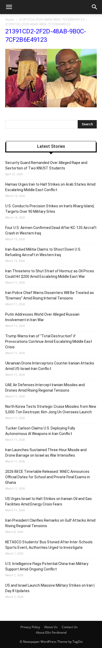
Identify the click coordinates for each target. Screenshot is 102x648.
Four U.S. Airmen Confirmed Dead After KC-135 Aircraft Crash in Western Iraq (51, 230)
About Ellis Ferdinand (51, 632)
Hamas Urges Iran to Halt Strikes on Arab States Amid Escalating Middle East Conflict (50, 187)
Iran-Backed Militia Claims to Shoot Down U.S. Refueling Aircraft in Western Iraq (43, 252)
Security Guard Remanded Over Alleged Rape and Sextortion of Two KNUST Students (46, 165)
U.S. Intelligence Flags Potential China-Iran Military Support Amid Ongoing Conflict (46, 566)
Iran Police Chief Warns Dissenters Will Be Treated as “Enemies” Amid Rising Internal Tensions (49, 295)
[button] (94, 7)
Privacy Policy (30, 627)
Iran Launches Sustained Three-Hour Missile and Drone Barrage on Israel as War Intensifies (46, 452)
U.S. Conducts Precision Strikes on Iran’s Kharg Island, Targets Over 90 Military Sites (49, 209)
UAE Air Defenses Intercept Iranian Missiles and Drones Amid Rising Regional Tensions (45, 387)
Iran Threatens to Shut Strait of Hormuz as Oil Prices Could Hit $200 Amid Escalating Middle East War (49, 274)
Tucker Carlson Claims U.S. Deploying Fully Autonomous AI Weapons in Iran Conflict (40, 431)
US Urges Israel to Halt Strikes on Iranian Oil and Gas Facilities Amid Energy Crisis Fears (48, 501)
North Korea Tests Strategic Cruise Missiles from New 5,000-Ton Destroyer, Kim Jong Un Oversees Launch (50, 409)
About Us (51, 627)
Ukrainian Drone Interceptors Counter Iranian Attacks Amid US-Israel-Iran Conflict (49, 366)
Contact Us (70, 627)
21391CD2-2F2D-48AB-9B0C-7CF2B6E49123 (51, 19)
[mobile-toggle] (9, 7)
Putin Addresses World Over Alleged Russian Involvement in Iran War (42, 317)
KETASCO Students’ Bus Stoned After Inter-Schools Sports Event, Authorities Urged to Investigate (49, 545)
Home (9, 19)
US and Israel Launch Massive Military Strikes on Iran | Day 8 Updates (49, 588)
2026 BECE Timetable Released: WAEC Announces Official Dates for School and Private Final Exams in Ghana (47, 477)
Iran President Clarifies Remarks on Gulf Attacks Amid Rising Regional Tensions (50, 523)
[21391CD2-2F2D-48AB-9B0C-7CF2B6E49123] (51, 106)
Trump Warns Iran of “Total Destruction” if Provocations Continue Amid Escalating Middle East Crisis (48, 341)
